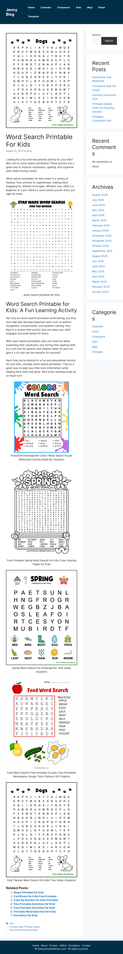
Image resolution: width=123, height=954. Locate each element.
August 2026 (100, 194)
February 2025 (101, 286)
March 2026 (99, 220)
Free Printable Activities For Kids (34, 903)
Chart (95, 331)
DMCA (63, 945)
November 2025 (102, 240)
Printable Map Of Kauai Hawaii (24, 926)
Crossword (63, 7)
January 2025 (100, 291)
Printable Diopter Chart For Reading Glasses (103, 107)
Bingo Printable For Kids (29, 892)
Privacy (53, 945)
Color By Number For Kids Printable (36, 900)
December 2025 (101, 235)
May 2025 (98, 271)
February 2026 (101, 225)
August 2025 (100, 256)
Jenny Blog (11, 12)
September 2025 (102, 251)
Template (33, 16)
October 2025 (100, 245)
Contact (86, 945)
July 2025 (98, 261)
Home (31, 7)
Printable (97, 351)
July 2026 (98, 199)
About (44, 945)
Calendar (46, 7)
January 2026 (100, 230)
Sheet (101, 7)
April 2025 (98, 276)
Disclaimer (74, 945)
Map (89, 7)
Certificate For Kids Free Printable (35, 896)
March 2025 (99, 281)
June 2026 (98, 205)
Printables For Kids (26, 915)
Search (96, 34)
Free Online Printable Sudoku (23, 930)
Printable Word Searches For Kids (35, 911)
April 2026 (98, 215)
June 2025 (98, 266)
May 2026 (98, 210)
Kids (78, 7)
